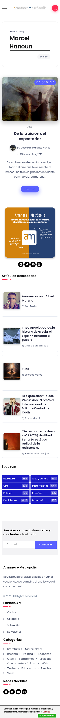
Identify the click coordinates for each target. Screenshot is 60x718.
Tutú (25, 369)
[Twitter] (27, 264)
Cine (29, 126)
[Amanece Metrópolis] (30, 8)
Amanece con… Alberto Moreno (39, 298)
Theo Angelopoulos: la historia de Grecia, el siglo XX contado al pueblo (38, 334)
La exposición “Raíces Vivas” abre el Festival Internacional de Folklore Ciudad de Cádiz (38, 404)
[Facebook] (21, 264)
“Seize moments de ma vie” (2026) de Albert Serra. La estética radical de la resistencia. (39, 439)
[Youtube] (33, 264)
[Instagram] (39, 264)
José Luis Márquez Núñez (35, 147)
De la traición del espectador (30, 136)
